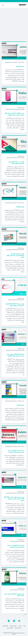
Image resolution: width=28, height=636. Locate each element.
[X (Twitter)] (14, 621)
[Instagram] (9, 621)
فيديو (7, 109)
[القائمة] (3, 5)
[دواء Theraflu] (14, 389)
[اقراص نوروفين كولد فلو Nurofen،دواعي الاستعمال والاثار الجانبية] (14, 236)
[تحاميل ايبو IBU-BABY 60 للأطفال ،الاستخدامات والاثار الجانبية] (14, 286)
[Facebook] (19, 621)
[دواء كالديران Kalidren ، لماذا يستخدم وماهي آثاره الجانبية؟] (14, 434)
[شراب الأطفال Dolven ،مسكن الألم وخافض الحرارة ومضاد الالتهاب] (14, 95)
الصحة (24, 625)
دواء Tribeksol (20, 207)
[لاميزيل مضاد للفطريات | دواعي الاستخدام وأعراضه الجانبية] (14, 527)
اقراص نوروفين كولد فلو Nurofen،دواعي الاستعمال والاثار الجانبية (15, 255)
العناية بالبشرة (16, 157)
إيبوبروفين (17, 109)
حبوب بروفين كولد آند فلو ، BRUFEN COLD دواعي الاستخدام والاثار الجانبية (14, 498)
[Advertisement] (14, 23)
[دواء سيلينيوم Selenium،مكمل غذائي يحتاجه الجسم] (14, 576)
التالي (24, 614)
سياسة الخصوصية (18, 627)
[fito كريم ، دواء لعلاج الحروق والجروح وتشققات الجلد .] (14, 144)
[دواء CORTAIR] (14, 50)
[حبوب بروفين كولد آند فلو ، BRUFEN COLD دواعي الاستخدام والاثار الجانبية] (14, 479)
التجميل (19, 625)
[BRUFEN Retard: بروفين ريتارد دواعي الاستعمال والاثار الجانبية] (14, 336)
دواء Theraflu (20, 405)
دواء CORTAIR (20, 66)
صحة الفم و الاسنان (13, 625)
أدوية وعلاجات (14, 62)
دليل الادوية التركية (8, 62)
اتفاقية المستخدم (10, 627)
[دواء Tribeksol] (14, 190)
